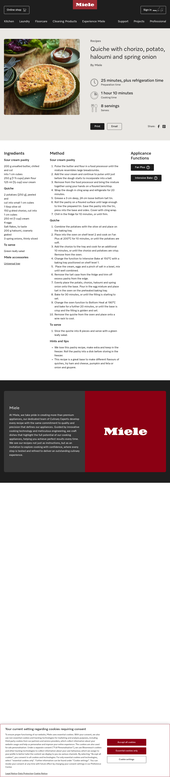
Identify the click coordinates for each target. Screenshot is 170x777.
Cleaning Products (65, 21)
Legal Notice (11, 774)
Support (123, 21)
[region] (85, 750)
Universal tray (12, 263)
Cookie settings (126, 759)
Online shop (14, 10)
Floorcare (41, 21)
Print (97, 126)
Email (114, 126)
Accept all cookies (127, 742)
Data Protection (25, 774)
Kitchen (9, 21)
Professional (158, 21)
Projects (139, 21)
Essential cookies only (127, 751)
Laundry (24, 21)
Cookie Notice (40, 774)
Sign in (147, 10)
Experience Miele (93, 21)
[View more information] (148, 167)
